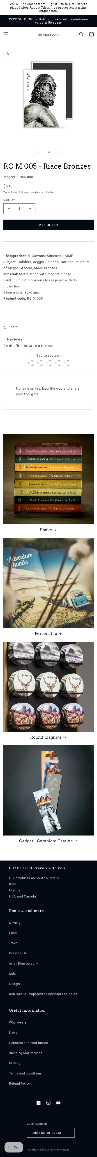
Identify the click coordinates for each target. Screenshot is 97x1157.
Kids (12, 974)
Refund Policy (19, 1083)
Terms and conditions (25, 1073)
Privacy (14, 1063)
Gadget (14, 984)
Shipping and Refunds (25, 1053)
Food (13, 933)
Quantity (9, 199)
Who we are (18, 1022)
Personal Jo (46, 633)
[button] (6, 34)
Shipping (24, 192)
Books (46, 530)
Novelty (15, 923)
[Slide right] (58, 152)
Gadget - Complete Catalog (46, 841)
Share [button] (13, 327)
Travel (13, 943)
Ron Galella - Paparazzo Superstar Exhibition (43, 994)
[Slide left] (39, 152)
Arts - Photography (23, 963)
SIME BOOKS (43, 1150)
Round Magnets (46, 737)
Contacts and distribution (28, 1043)
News (13, 1032)
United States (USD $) (46, 1132)
